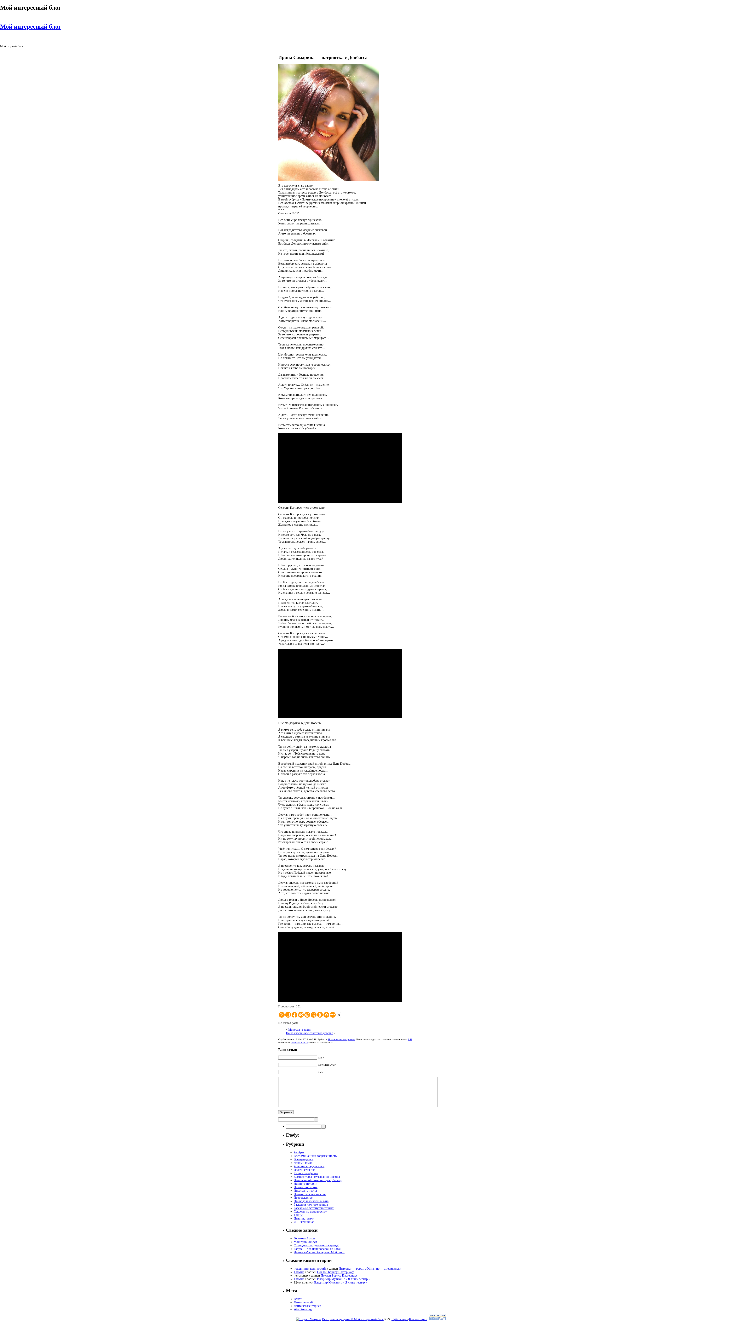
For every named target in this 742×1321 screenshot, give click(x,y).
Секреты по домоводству (310, 1211)
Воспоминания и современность (315, 1155)
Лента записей (303, 1302)
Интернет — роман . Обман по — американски (370, 1268)
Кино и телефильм (306, 1173)
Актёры (299, 1152)
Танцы (298, 1215)
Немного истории (305, 1183)
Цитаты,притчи (304, 1218)
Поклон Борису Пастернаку (335, 1272)
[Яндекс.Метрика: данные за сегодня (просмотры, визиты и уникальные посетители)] (308, 1319)
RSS (410, 1039)
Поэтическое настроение (341, 1039)
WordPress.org (303, 1309)
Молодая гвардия (299, 1029)
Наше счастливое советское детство (309, 1033)
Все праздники (303, 1159)
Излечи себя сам (304, 1169)
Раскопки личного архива (311, 1204)
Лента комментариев (307, 1305)
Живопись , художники (309, 1166)
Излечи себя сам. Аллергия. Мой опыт (319, 1252)
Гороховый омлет (305, 1238)
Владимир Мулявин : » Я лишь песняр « (343, 1279)
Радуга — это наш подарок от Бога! (317, 1248)
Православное (303, 1197)
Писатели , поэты (305, 1190)
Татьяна (299, 1272)
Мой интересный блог (30, 26)
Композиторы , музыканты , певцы (317, 1176)
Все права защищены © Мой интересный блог (353, 1319)
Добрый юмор (303, 1162)
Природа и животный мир (311, 1201)
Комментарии (418, 1319)
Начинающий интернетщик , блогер (317, 1180)
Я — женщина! (304, 1222)
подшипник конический (310, 1268)
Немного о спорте (305, 1187)
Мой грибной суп (305, 1241)
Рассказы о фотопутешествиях (314, 1208)
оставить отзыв (299, 1042)
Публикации (399, 1319)
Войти (298, 1299)
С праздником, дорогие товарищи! (316, 1245)
